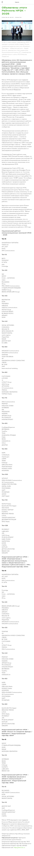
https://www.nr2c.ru (19, 847)
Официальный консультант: (10, 837)
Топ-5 (4, 239)
